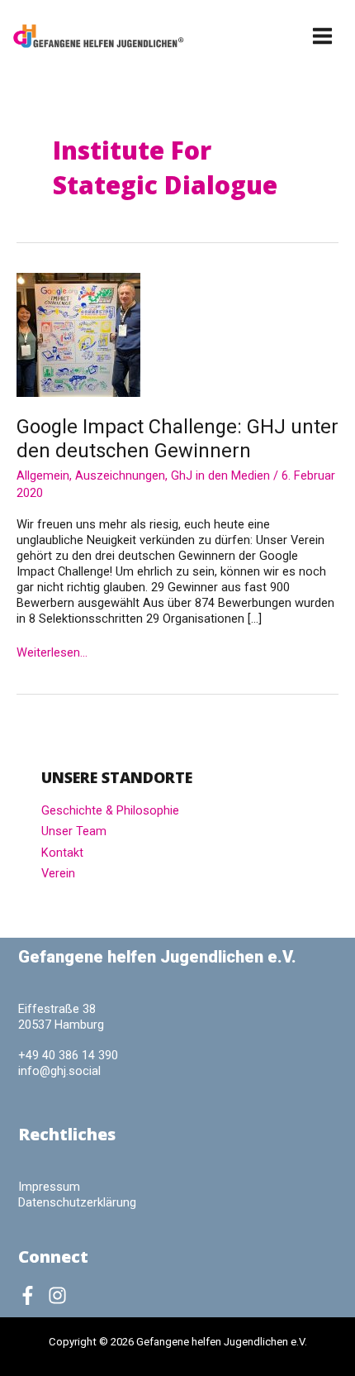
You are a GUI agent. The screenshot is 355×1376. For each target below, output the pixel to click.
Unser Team (73, 831)
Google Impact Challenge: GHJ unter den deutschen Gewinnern (177, 438)
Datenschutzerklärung (77, 1202)
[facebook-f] (31, 1295)
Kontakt (62, 852)
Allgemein (43, 475)
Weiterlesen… (52, 653)
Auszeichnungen (120, 475)
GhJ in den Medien (220, 475)
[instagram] (60, 1295)
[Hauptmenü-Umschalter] (323, 36)
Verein (58, 873)
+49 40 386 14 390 (68, 1055)
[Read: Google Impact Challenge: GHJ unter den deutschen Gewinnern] (78, 334)
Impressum (49, 1186)
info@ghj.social (59, 1070)
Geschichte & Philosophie (110, 810)
